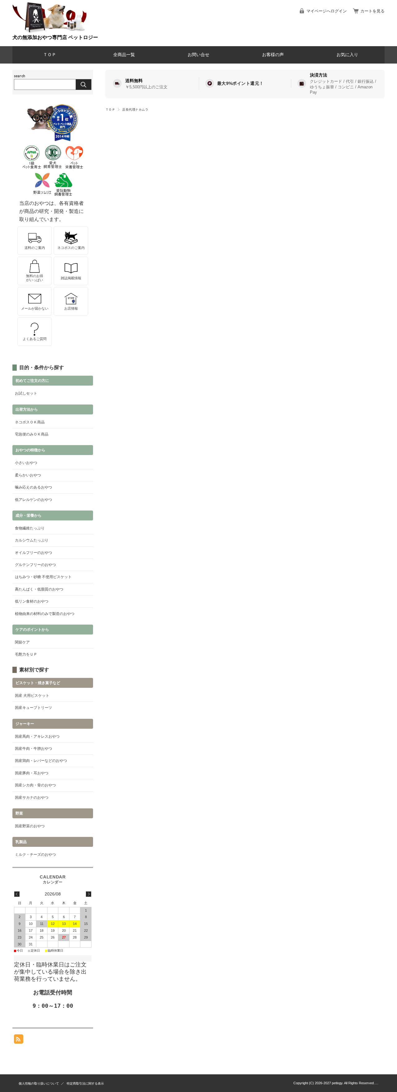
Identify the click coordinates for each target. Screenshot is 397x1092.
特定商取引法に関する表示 (85, 1083)
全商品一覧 (124, 54)
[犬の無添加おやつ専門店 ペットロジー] (49, 31)
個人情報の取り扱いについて (39, 1083)
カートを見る (372, 11)
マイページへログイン (326, 11)
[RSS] (18, 1040)
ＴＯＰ (49, 54)
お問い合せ (198, 54)
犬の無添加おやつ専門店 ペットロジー (55, 37)
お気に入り (347, 54)
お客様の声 (273, 54)
